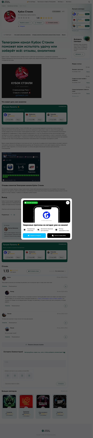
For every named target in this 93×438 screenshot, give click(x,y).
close (67, 202)
